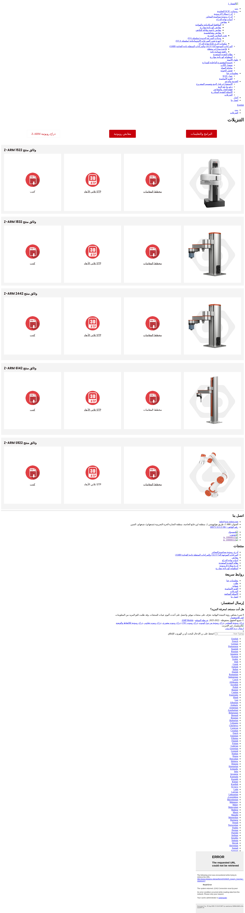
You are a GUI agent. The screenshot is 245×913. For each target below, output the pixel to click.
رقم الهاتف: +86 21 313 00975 (224, 527)
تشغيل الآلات (227, 65)
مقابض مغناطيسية (212, 33)
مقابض (223, 22)
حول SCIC (228, 76)
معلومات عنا (232, 73)
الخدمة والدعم (231, 81)
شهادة (235, 586)
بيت (236, 8)
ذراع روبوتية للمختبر (234, 623)
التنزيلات (228, 95)
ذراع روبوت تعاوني (152, 623)
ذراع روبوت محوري (171, 623)
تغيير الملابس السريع (217, 35)
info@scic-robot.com (228, 521)
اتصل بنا (234, 100)
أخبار (236, 97)
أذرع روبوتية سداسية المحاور (219, 16)
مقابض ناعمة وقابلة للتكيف (208, 30)
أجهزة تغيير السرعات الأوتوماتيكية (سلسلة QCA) (198, 41)
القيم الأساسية (226, 78)
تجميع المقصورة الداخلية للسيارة (217, 62)
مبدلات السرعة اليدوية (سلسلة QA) (204, 38)
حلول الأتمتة (232, 60)
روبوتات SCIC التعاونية (227, 11)
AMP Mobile (187, 620)
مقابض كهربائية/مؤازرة (210, 27)
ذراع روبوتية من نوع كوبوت (211, 623)
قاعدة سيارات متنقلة (217, 49)
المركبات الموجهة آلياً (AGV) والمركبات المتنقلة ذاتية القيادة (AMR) (201, 46)
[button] (43, 134)
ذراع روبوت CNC (190, 623)
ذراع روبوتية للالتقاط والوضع (129, 623)
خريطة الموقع (201, 620)
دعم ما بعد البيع (225, 87)
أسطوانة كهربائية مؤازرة (221, 57)
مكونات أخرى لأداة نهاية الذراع (213, 43)
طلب (235, 583)
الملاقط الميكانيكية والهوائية (208, 25)
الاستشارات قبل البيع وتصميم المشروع (214, 84)
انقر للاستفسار (237, 617)
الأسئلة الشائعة (231, 594)
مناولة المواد (227, 68)
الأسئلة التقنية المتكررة (222, 92)
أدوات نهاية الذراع (224, 19)
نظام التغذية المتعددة (223, 54)
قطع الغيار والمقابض (223, 89)
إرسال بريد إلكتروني (234, 628)
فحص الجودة (227, 70)
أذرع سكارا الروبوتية (223, 14)
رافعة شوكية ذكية (218, 52)
